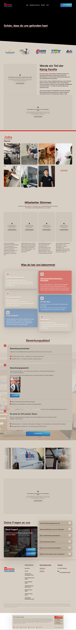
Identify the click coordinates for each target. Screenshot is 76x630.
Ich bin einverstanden (20, 83)
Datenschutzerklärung (59, 627)
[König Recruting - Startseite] (8, 5)
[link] (12, 154)
